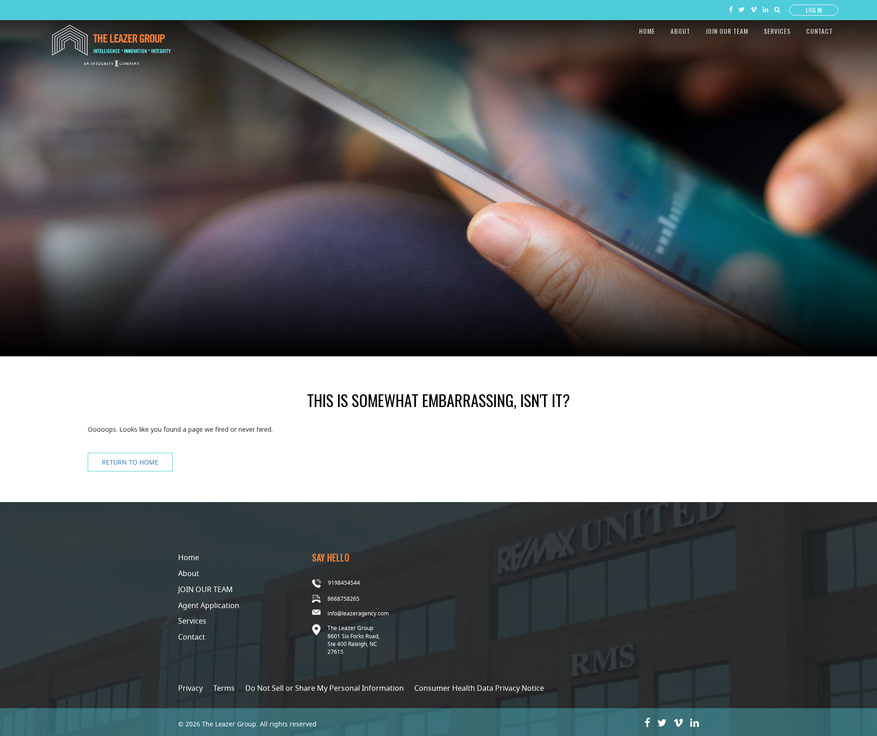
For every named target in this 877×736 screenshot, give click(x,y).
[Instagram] (765, 9)
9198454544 (344, 583)
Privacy (190, 688)
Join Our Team (727, 31)
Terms (224, 688)
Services (777, 31)
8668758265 (343, 599)
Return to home (130, 462)
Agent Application (208, 605)
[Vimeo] (753, 9)
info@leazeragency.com (358, 613)
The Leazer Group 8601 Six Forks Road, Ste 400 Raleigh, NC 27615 (354, 639)
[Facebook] (731, 9)
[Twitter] (742, 9)
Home (647, 31)
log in (814, 10)
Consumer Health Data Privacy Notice (479, 688)
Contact (819, 31)
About (680, 31)
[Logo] (111, 44)
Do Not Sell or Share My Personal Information (324, 688)
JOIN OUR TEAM (205, 589)
